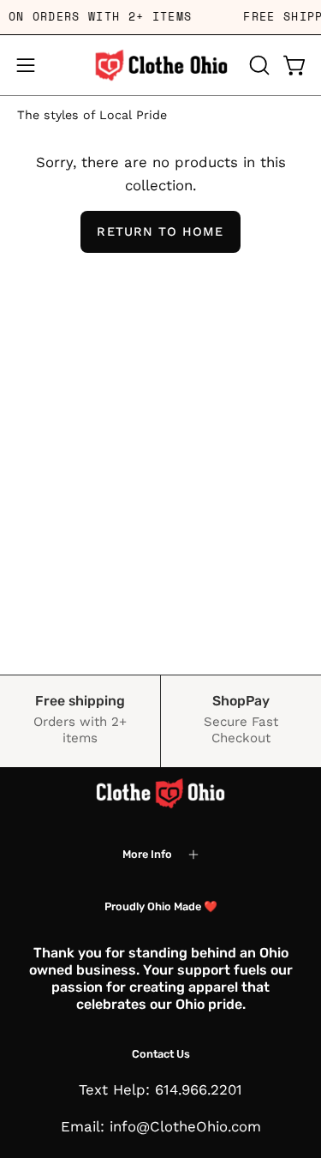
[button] (258, 65)
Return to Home (160, 231)
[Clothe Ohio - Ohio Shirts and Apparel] (160, 65)
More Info (147, 854)
